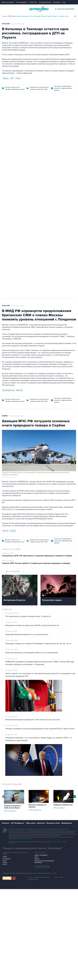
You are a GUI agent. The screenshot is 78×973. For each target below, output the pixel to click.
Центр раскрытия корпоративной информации (44, 861)
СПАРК (5, 857)
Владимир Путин (8, 202)
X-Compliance (7, 859)
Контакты (5, 823)
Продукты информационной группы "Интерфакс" (32, 848)
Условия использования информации (38, 877)
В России (11, 16)
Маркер (5, 862)
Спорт (31, 16)
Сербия (13, 531)
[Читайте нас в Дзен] (35, 866)
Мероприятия (66, 823)
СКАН (36, 857)
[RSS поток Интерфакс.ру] (45, 866)
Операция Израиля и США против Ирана (12, 807)
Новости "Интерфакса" (41, 855)
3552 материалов (10, 811)
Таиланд (5, 78)
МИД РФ (19, 390)
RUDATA (36, 859)
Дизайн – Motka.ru (59, 877)
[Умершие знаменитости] (63, 802)
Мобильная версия (8, 2)
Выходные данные (33, 879)
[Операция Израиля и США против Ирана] (14, 803)
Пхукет (18, 78)
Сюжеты (61, 16)
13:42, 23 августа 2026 (17, 104)
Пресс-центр (31, 823)
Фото (67, 16)
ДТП (12, 78)
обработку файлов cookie (24, 838)
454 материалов (59, 808)
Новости (55, 16)
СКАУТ (5, 860)
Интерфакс (39, 9)
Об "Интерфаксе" (22, 2)
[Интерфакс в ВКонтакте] (42, 866)
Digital (49, 16)
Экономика (25, 16)
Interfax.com (33, 2)
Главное (5, 16)
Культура (37, 16)
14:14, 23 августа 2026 (17, 306)
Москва (44, 16)
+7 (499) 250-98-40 (57, 841)
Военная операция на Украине (37, 806)
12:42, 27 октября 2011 (17, 24)
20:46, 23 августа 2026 (16, 416)
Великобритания (8, 390)
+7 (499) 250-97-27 (14, 843)
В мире (17, 16)
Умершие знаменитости (63, 805)
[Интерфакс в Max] (48, 866)
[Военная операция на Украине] (39, 802)
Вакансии (41, 823)
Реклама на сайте (53, 823)
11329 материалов (35, 810)
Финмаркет (57, 2)
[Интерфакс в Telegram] (38, 866)
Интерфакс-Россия (45, 2)
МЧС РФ (5, 531)
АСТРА (5, 864)
